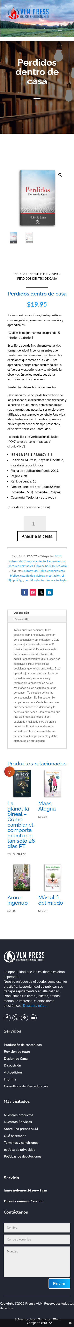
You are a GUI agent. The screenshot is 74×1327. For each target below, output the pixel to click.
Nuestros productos (18, 1115)
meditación (53, 575)
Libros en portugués (20, 566)
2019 (55, 274)
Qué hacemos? (15, 1136)
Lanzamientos (37, 274)
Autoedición (13, 1072)
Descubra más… (35, 1005)
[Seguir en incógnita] (41, 592)
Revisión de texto (17, 1051)
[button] (60, 175)
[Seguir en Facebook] (24, 592)
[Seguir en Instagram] (33, 592)
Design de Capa (16, 1058)
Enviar (59, 1283)
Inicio (18, 274)
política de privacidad (19, 1149)
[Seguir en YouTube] (33, 1017)
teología (61, 580)
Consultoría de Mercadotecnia (26, 1086)
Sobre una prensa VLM (21, 1129)
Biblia (42, 570)
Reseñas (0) (21, 619)
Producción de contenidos (23, 1045)
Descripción (21, 612)
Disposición (12, 1065)
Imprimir (10, 1079)
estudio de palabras (32, 575)
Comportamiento (35, 561)
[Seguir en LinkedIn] (49, 592)
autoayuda (15, 561)
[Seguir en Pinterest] (24, 1017)
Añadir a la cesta (37, 536)
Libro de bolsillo (44, 566)
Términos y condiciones (21, 1142)
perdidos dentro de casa (39, 580)
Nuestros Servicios (18, 1122)
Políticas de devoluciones (23, 1156)
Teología (61, 566)
